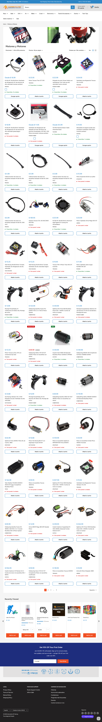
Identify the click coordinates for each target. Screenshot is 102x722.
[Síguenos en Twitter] (85, 713)
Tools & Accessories (63, 13)
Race (4, 13)
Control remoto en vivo (57, 703)
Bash (12, 13)
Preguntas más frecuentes (58, 697)
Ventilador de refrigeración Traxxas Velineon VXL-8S (86, 483)
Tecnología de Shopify (8, 716)
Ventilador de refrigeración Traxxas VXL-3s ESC (86, 81)
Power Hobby (56, 86)
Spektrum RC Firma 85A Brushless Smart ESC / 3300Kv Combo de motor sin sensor (62, 310)
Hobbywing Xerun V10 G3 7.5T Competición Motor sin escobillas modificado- (38, 572)
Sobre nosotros (7, 18)
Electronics (50, 13)
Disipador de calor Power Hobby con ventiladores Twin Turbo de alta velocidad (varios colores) (63, 82)
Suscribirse (63, 661)
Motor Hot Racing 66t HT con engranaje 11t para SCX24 (37, 441)
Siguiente (92, 590)
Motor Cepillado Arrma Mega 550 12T (86, 220)
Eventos (53, 700)
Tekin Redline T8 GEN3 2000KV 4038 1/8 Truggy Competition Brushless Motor (13, 484)
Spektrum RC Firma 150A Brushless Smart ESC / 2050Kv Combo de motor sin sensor (86, 528)
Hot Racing (8, 402)
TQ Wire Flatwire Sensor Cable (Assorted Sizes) (61, 128)
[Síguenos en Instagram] (88, 713)
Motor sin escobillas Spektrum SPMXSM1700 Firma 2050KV (61, 441)
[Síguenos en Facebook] (82, 713)
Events (76, 13)
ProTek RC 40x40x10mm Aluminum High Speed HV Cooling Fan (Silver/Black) (62, 222)
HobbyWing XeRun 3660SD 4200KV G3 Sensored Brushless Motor (86, 397)
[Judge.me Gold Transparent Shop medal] (50, 671)
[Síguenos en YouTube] (95, 713)
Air (26, 13)
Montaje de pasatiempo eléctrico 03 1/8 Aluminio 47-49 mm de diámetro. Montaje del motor (86, 310)
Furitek (78, 445)
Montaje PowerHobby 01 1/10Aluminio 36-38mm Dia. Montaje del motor (15, 310)
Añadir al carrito (39, 96)
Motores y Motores (12, 24)
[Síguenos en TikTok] (98, 713)
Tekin (6, 489)
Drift (19, 13)
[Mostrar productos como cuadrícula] (93, 50)
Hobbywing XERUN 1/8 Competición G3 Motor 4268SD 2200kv (86, 353)
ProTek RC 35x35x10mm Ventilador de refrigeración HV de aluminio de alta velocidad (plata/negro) (14, 129)
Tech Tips (85, 13)
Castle (54, 533)
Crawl (41, 13)
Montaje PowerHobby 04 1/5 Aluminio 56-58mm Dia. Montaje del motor (38, 398)
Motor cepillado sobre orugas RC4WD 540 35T (84, 265)
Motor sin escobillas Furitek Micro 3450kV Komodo (85, 441)
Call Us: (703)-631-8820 (84, 1)
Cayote (55, 357)
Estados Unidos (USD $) (19, 710)
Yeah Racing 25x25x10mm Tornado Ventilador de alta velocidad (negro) (39, 265)
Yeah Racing (8, 270)
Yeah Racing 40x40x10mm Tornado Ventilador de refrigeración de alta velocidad (14, 266)
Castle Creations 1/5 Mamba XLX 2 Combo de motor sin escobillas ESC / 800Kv (15, 572)
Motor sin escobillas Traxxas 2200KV (63, 571)
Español (6, 710)
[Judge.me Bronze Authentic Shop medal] (63, 671)
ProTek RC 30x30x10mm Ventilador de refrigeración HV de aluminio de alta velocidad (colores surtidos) (14, 82)
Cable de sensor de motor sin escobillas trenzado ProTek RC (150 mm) (62, 178)
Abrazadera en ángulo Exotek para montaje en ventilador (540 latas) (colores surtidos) (85, 129)
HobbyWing (32, 314)
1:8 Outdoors (17, 1)
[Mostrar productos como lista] (95, 50)
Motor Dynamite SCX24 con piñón (85, 176)
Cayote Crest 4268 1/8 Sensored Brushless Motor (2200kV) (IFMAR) (62, 353)
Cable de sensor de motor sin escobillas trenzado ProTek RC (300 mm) (14, 222)
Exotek (78, 133)
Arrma (78, 223)
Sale (17, 18)
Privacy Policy (7, 690)
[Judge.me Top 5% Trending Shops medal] (77, 671)
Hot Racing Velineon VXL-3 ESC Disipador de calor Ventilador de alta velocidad (15, 398)
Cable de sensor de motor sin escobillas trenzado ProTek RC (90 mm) (14, 178)
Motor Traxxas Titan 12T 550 (36, 80)
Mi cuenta (81, 8)
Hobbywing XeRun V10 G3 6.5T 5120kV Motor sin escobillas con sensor (38, 354)
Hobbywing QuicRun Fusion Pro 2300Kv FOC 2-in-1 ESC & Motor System (38, 310)
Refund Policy (7, 695)
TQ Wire (55, 131)
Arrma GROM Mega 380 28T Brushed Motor (39, 527)
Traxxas (31, 83)
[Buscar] (73, 7)
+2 (66, 89)
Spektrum (55, 314)
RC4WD (78, 269)
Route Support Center (33, 690)
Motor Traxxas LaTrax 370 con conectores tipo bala (13, 353)
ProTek (7, 86)
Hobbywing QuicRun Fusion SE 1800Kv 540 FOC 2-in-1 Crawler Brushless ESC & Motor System (13, 528)
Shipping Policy (7, 697)
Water (33, 13)
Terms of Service (8, 692)
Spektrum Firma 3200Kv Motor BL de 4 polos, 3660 (15, 441)
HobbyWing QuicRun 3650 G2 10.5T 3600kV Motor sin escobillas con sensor (62, 398)
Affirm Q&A (30, 692)
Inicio (4, 24)
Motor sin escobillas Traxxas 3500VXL (36, 483)
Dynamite (79, 179)
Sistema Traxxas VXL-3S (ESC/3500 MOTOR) (39, 221)
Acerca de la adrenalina (57, 692)
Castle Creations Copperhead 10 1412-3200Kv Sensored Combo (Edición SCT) (61, 528)
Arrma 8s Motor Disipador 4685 (85, 571)
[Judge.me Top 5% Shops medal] (70, 671)
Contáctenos (54, 695)
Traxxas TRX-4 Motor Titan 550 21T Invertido (62, 265)
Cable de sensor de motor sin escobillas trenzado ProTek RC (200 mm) (38, 178)
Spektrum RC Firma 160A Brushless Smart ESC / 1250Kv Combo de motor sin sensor (62, 484)
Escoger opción (15, 96)
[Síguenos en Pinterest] (92, 713)
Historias (53, 690)
